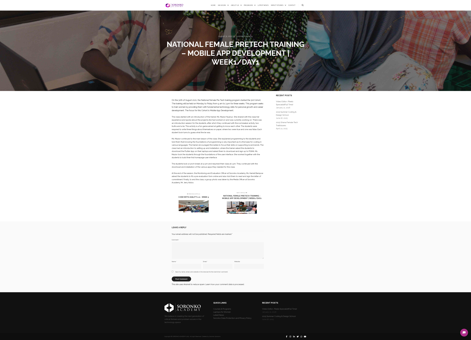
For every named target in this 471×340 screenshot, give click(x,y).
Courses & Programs (222, 309)
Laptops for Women (222, 312)
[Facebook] (286, 336)
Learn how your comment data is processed (224, 284)
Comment (175, 240)
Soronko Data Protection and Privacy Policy (232, 318)
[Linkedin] (294, 336)
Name (174, 261)
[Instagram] (290, 336)
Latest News (218, 315)
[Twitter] (297, 336)
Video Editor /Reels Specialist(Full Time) (279, 309)
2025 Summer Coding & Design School (279, 316)
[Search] (302, 5)
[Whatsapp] (301, 336)
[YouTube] (305, 336)
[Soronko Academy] (174, 5)
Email (205, 261)
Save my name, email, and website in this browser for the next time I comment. (201, 272)
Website (237, 261)
